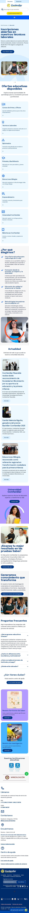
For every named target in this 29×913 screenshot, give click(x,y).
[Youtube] (22, 886)
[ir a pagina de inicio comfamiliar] (14, 5)
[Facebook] (20, 886)
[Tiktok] (25, 886)
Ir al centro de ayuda (7, 860)
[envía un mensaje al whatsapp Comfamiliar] (26, 774)
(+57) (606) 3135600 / (7, 802)
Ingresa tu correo (8, 879)
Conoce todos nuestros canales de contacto (14, 864)
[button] (14, 17)
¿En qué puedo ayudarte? (17, 910)
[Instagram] (18, 886)
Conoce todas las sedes (8, 844)
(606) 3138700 (17, 802)
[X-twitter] (27, 886)
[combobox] (14, 9)
